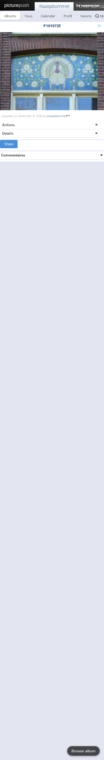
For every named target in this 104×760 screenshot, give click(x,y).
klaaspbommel (56, 116)
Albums (10, 16)
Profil (68, 16)
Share (8, 144)
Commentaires (13, 155)
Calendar (48, 16)
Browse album (83, 751)
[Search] (97, 16)
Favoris (86, 16)
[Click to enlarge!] (52, 71)
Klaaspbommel (54, 6)
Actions (8, 125)
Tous (28, 16)
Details (7, 133)
